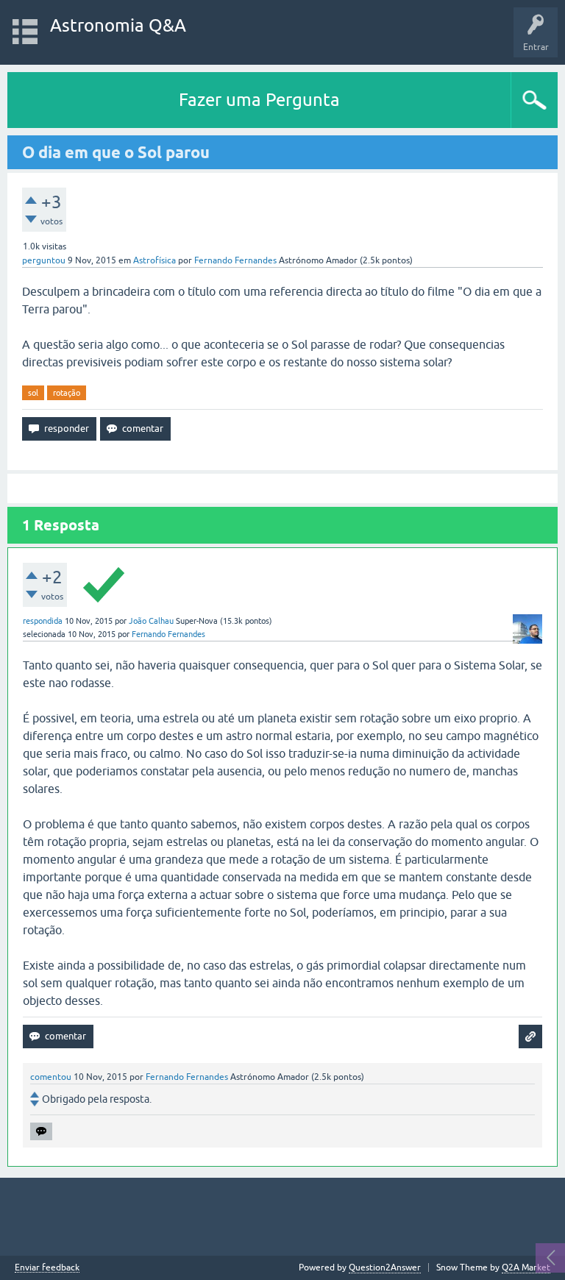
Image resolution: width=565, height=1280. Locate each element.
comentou (50, 1077)
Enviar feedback (47, 1268)
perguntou (43, 260)
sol (33, 392)
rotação (66, 392)
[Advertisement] (282, 1217)
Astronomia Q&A (118, 25)
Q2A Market (526, 1267)
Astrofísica (154, 260)
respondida (43, 620)
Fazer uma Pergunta (259, 100)
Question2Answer (385, 1267)
